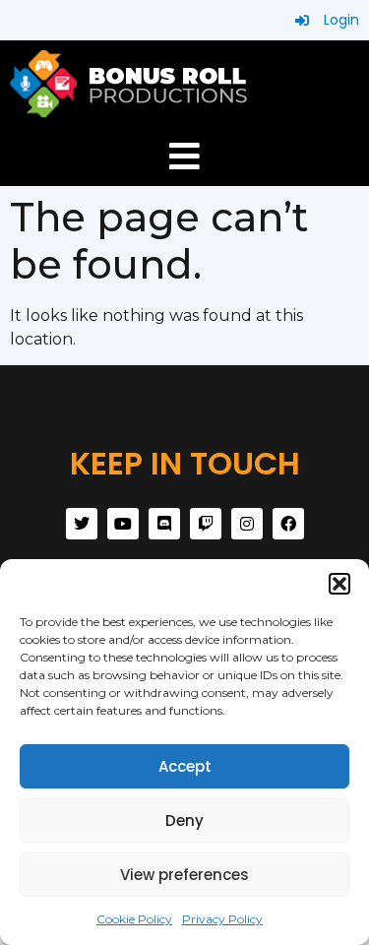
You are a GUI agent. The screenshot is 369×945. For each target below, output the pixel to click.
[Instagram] (247, 523)
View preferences (184, 874)
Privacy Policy (222, 919)
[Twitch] (205, 523)
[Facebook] (288, 523)
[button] (339, 584)
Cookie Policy (134, 919)
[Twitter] (81, 523)
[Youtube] (123, 523)
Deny (184, 820)
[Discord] (164, 523)
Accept (185, 766)
